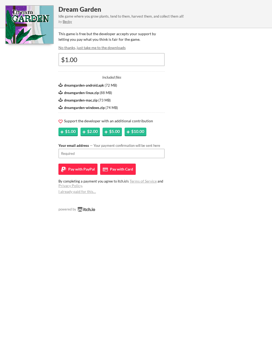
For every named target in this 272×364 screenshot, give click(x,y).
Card (121, 169)
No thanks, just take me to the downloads (92, 47)
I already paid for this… (77, 191)
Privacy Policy (70, 185)
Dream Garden (79, 9)
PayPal (81, 169)
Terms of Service (143, 181)
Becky (67, 21)
